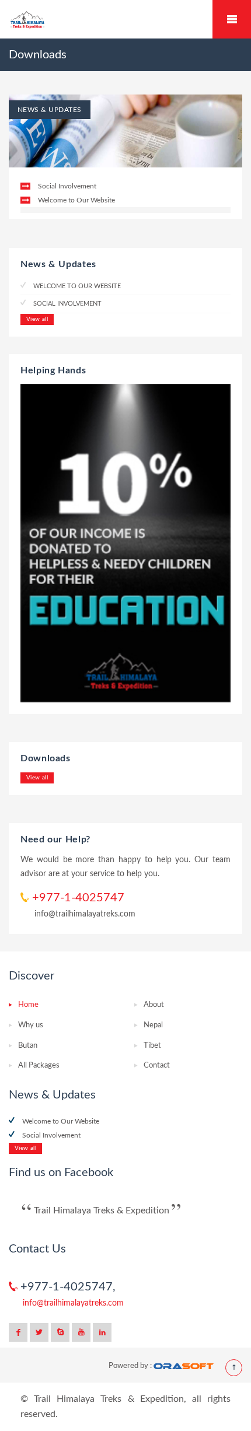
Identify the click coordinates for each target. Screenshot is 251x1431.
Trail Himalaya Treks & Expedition (101, 1210)
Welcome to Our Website (76, 200)
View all (37, 319)
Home (28, 1005)
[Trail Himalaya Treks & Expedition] (125, 20)
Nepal (153, 1025)
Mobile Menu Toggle (231, 19)
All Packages (39, 1065)
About (154, 1005)
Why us (30, 1025)
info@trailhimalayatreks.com (84, 914)
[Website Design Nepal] (184, 1366)
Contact (157, 1065)
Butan (27, 1045)
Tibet (152, 1045)
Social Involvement (67, 186)
